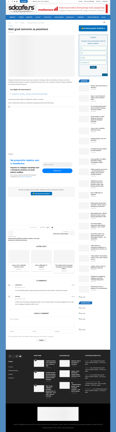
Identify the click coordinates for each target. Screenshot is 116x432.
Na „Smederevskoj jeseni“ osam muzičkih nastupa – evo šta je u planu (98, 107)
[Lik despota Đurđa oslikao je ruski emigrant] (84, 151)
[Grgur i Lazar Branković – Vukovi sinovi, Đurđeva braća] (84, 98)
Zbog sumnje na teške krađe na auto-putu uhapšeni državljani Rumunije (97, 119)
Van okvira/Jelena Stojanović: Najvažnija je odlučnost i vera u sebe (98, 225)
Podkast (21, 17)
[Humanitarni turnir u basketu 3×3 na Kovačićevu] (84, 289)
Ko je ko (38, 17)
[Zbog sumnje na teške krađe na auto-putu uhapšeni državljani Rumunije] (84, 119)
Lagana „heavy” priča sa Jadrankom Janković (98, 267)
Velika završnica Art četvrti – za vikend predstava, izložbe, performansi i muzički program (99, 171)
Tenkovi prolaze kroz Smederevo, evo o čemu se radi (51, 363)
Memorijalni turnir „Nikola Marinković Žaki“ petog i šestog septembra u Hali (99, 214)
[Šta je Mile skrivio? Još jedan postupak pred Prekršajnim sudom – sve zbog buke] (64, 257)
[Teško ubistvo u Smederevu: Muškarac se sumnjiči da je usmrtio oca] (84, 248)
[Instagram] (12, 1)
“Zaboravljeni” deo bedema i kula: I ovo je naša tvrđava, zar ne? (99, 257)
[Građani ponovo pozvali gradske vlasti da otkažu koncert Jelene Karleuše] (39, 375)
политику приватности (25, 176)
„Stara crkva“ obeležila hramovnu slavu (19, 266)
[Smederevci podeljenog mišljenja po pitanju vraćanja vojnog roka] (84, 279)
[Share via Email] (52, 227)
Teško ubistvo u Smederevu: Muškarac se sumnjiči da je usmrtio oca (99, 247)
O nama (80, 1)
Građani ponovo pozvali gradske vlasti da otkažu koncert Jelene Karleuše (51, 376)
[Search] (107, 22)
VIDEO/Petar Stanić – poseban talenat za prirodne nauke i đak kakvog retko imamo (97, 183)
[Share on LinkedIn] (47, 227)
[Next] (31, 1)
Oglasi (103, 17)
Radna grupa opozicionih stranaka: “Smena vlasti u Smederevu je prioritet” (98, 204)
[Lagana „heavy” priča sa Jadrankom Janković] (84, 268)
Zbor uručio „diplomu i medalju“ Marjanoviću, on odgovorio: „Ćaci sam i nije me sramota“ (51, 391)
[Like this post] (42, 227)
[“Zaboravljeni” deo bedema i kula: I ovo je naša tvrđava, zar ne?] (84, 258)
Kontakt (98, 1)
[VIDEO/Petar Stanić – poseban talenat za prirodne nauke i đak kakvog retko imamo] (84, 183)
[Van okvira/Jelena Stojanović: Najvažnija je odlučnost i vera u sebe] (84, 226)
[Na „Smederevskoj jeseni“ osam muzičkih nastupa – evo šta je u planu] (84, 108)
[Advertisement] (41, 211)
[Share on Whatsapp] (48, 227)
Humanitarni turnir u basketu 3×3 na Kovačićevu (99, 287)
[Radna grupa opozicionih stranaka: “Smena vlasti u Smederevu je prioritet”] (84, 205)
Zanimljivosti (70, 17)
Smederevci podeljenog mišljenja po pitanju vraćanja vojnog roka (98, 278)
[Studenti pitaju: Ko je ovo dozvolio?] (84, 141)
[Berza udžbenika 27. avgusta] (41, 257)
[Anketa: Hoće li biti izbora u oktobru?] (84, 88)
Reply (73, 285)
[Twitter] (10, 1)
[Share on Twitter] (45, 227)
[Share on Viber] (50, 227)
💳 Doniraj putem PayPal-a (93, 28)
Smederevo (81, 17)
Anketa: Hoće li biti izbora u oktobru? (99, 86)
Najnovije (12, 17)
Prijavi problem (59, 17)
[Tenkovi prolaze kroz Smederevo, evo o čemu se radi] (39, 363)
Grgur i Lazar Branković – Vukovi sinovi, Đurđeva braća (98, 97)
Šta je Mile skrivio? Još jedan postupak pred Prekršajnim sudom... (64, 266)
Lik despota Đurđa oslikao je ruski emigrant (99, 149)
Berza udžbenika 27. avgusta (41, 266)
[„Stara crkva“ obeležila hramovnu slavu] (18, 257)
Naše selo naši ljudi (93, 17)
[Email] (16, 1)
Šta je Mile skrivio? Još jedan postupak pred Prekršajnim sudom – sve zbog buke (98, 236)
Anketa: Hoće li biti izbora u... (41, 1)
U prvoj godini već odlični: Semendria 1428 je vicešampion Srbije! (98, 160)
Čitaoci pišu (47, 17)
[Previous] (29, 1)
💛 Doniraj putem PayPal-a (41, 193)
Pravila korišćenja (89, 1)
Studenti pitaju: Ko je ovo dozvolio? (98, 139)
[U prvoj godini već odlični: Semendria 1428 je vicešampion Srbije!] (84, 161)
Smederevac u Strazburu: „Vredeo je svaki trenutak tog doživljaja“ (30, 94)
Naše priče (29, 17)
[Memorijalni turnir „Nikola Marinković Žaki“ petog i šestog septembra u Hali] (84, 215)
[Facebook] (8, 1)
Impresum (105, 1)
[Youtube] (14, 1)
